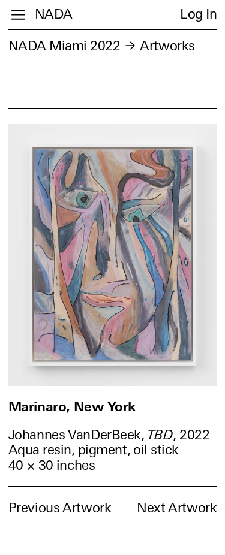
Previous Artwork (60, 507)
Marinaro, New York (72, 407)
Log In (198, 14)
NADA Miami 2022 (64, 46)
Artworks (167, 46)
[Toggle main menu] (18, 15)
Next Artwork (177, 507)
